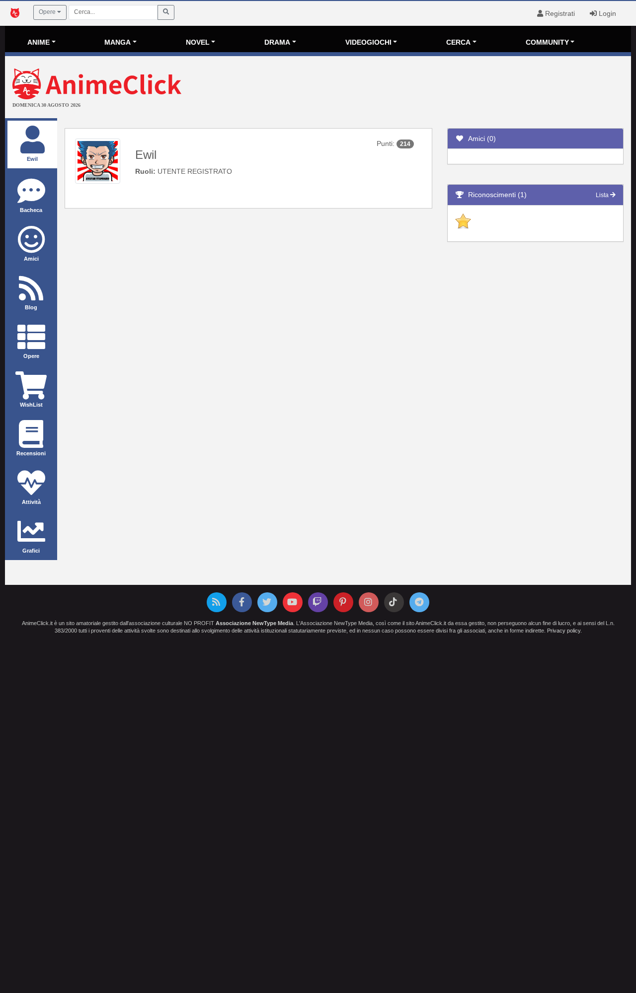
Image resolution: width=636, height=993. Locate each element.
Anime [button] (38, 42)
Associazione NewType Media (254, 623)
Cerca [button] (458, 42)
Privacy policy (563, 631)
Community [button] (547, 42)
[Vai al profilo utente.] (97, 160)
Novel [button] (198, 42)
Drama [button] (277, 42)
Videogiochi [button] (368, 42)
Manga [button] (117, 42)
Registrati (559, 13)
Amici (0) (480, 138)
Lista (603, 195)
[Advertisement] (422, 88)
